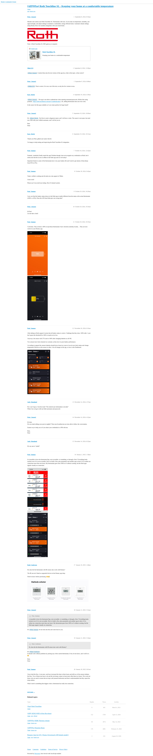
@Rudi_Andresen (34, 651)
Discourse (37, 753)
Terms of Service (53, 749)
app (28, 11)
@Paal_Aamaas (34, 629)
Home (29, 749)
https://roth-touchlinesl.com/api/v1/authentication (46, 101)
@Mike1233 (31, 86)
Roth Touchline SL (48, 52)
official (35, 716)
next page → (31, 692)
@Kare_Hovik (34, 118)
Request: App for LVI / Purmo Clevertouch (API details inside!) (48, 735)
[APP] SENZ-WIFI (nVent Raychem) (39, 713)
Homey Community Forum (8, 2)
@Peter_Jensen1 (32, 73)
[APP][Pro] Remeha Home (36, 728)
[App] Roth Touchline (34, 706)
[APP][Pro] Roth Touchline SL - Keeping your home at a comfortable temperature (70, 6)
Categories (36, 749)
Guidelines (43, 749)
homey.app (34, 48)
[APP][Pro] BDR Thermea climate (38, 721)
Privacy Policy (63, 749)
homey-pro (32, 11)
